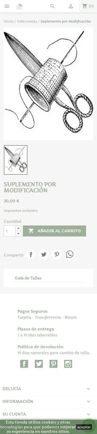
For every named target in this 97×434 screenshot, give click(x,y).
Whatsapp (70, 254)
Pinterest (57, 254)
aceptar (84, 427)
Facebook (24, 364)
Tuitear (44, 254)
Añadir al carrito (54, 231)
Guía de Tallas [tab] (28, 278)
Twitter (39, 364)
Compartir (31, 254)
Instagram (68, 364)
